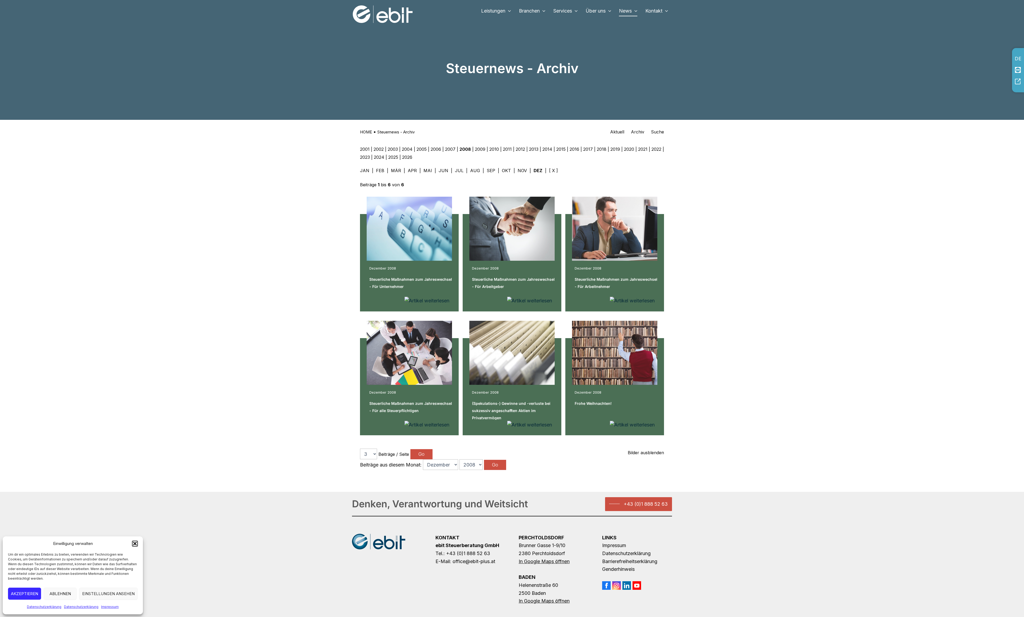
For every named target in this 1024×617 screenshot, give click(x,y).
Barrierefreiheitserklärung (629, 561)
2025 (393, 157)
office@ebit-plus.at (474, 561)
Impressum (110, 607)
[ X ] (553, 170)
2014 (547, 149)
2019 (615, 149)
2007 (450, 149)
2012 (520, 149)
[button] (135, 543)
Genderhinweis (618, 569)
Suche (657, 132)
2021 (642, 149)
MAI (427, 170)
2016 (574, 149)
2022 (656, 149)
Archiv (637, 132)
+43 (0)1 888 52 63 (646, 504)
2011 (507, 149)
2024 (379, 157)
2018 (601, 149)
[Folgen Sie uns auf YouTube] (637, 585)
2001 (365, 149)
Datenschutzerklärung (44, 607)
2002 (379, 149)
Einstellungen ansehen (108, 593)
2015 (561, 149)
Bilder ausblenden (646, 452)
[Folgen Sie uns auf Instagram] (616, 585)
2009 (480, 149)
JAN (364, 170)
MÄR (396, 170)
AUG (475, 170)
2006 (436, 149)
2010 (494, 149)
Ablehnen (60, 593)
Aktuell (617, 132)
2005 (422, 149)
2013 (533, 149)
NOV (522, 170)
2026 (407, 157)
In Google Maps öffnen (544, 561)
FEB (380, 170)
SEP (491, 170)
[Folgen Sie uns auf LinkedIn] (626, 585)
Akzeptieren (24, 593)
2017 (588, 149)
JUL (459, 170)
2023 (365, 157)
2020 (629, 149)
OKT (506, 170)
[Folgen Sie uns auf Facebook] (606, 585)
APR (412, 170)
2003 (393, 149)
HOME (366, 132)
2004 (407, 149)
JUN (443, 170)
